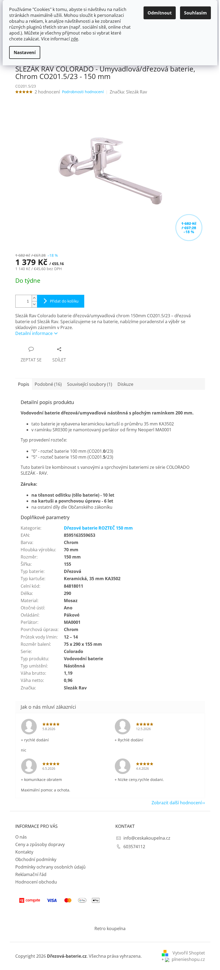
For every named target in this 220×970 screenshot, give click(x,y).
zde (74, 39)
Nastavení (25, 52)
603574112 (134, 847)
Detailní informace (34, 333)
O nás (21, 837)
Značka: (128, 92)
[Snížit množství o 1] (34, 304)
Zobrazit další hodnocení (177, 803)
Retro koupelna (110, 928)
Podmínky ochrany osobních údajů (50, 867)
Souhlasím (195, 13)
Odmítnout (160, 13)
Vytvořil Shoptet (189, 953)
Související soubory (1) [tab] (89, 384)
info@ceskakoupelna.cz (146, 838)
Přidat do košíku (64, 301)
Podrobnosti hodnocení (83, 91)
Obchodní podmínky (35, 859)
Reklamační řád (30, 874)
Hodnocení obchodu (36, 882)
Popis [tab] (23, 384)
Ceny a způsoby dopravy (40, 844)
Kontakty (24, 852)
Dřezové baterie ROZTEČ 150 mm (98, 528)
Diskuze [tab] (125, 384)
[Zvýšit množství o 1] (34, 298)
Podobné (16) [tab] (48, 384)
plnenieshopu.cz (188, 959)
